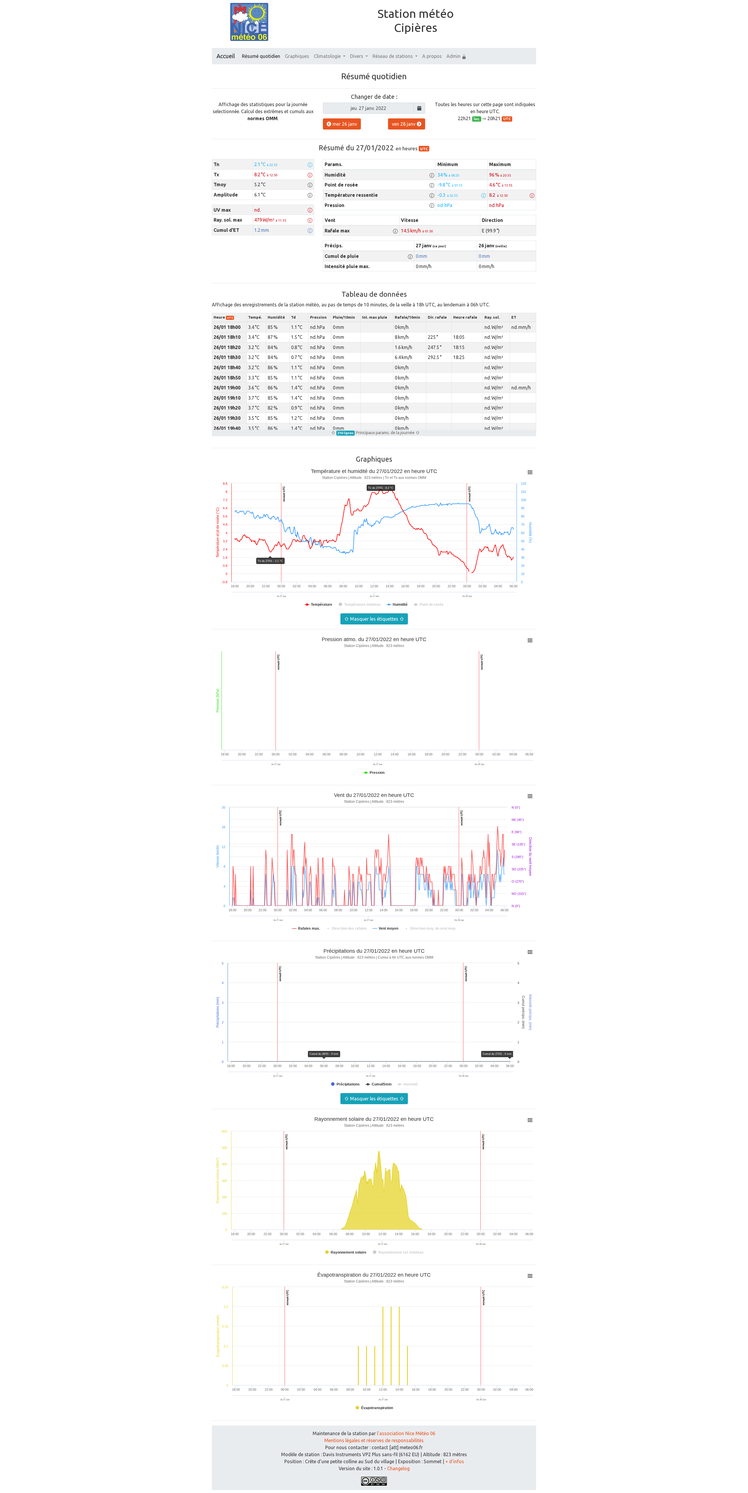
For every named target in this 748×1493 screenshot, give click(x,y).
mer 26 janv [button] (344, 124)
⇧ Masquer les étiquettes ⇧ (374, 619)
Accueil (226, 56)
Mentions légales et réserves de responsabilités (374, 1440)
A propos (432, 56)
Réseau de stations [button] (393, 56)
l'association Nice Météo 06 (406, 1433)
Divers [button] (357, 56)
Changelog (398, 1468)
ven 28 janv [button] (404, 124)
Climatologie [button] (328, 56)
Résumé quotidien (261, 56)
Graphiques (297, 56)
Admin (454, 56)
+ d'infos (454, 1461)
